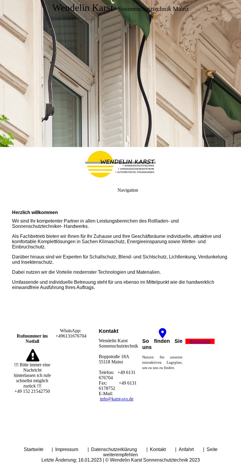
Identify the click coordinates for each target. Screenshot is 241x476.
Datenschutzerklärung (114, 449)
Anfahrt (186, 449)
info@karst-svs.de (116, 398)
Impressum (67, 449)
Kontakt (158, 449)
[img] (120, 73)
